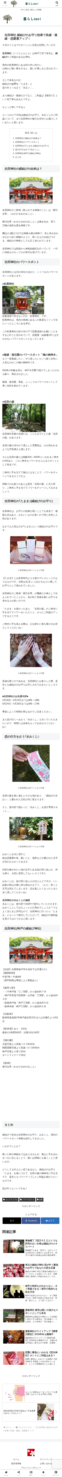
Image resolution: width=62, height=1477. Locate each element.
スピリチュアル (11, 1200)
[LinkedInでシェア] (31, 1028)
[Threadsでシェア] (24, 1020)
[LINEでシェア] (51, 1020)
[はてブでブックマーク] (38, 1020)
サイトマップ (46, 1459)
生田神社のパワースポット (27, 142)
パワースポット (28, 1200)
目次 (27, 133)
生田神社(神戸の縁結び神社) (28, 153)
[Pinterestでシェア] (17, 1028)
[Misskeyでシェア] (51, 1012)
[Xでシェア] (10, 1012)
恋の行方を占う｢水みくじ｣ (27, 149)
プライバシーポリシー (31, 1468)
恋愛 (41, 1200)
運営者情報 (16, 1463)
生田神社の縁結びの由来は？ (28, 138)
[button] (56, 792)
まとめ (18, 157)
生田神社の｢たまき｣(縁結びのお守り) (32, 146)
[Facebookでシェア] (10, 1020)
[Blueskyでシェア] (38, 1012)
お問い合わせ (46, 1463)
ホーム (16, 1459)
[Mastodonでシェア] (24, 1012)
